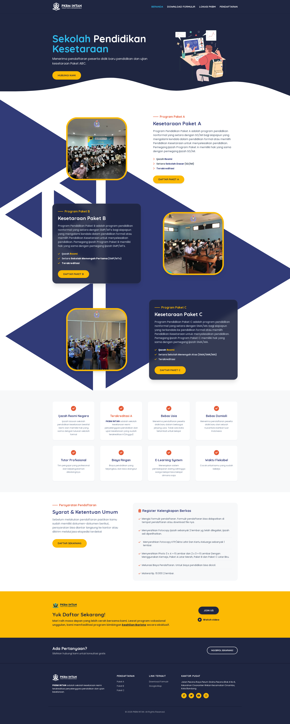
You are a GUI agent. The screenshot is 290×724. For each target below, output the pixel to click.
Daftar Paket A (168, 179)
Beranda (157, 6)
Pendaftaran (229, 6)
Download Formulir (181, 6)
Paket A (120, 681)
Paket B (120, 686)
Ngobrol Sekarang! (222, 650)
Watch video (211, 619)
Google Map (155, 686)
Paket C (120, 690)
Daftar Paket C (170, 370)
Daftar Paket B (73, 274)
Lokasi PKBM (207, 6)
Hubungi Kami (67, 75)
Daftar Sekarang (69, 543)
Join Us (208, 610)
